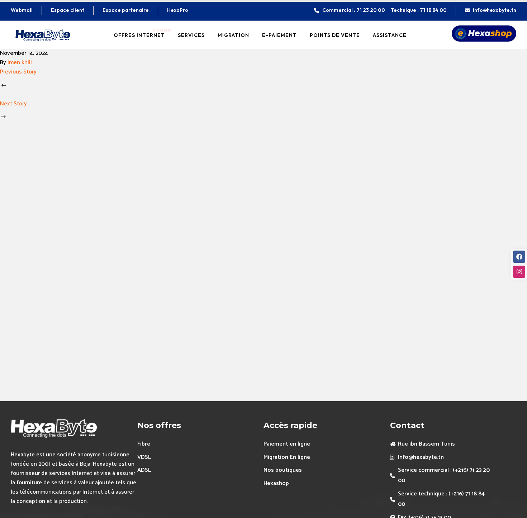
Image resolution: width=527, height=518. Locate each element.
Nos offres (159, 425)
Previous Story (18, 72)
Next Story (13, 104)
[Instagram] (519, 272)
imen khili (20, 62)
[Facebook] (519, 257)
